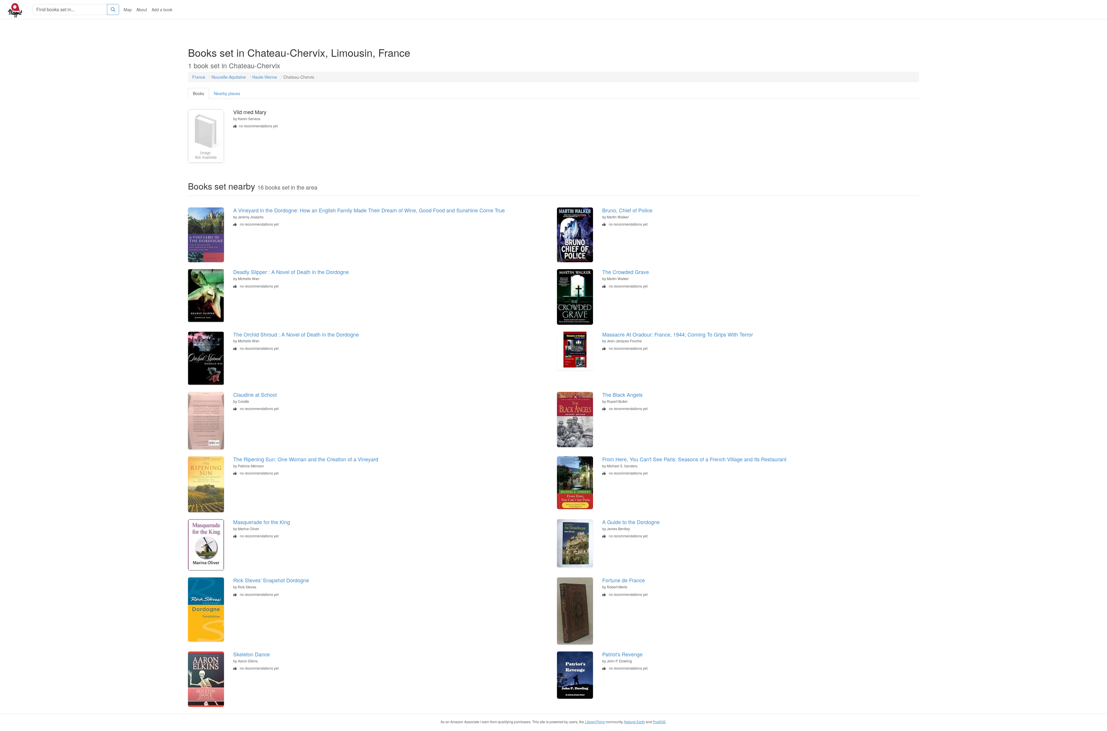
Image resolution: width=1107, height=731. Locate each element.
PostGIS (659, 721)
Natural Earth (634, 721)
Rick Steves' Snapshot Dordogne (271, 580)
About (141, 9)
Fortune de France (623, 580)
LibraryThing (595, 721)
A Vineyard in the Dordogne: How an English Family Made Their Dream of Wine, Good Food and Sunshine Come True (369, 210)
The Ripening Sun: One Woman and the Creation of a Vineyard (305, 459)
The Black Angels (622, 394)
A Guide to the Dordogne (631, 522)
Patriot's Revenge (622, 654)
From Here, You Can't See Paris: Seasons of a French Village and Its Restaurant (694, 459)
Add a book (162, 9)
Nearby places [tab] (227, 93)
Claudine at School (255, 394)
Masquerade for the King (261, 522)
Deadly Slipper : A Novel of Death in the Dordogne (291, 271)
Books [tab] (198, 93)
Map (128, 9)
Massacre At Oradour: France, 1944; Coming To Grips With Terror (677, 334)
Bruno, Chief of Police (627, 210)
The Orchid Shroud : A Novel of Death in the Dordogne (296, 334)
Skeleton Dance (251, 654)
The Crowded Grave (625, 271)
